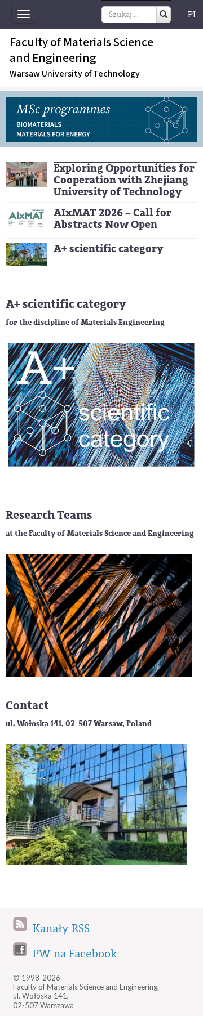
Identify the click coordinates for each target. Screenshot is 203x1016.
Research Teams (49, 515)
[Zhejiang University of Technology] (26, 174)
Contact (27, 705)
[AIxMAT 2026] (26, 217)
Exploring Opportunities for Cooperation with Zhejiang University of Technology (124, 180)
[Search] (163, 14)
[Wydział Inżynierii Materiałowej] (26, 253)
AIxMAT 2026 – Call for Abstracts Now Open (112, 218)
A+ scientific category (108, 248)
